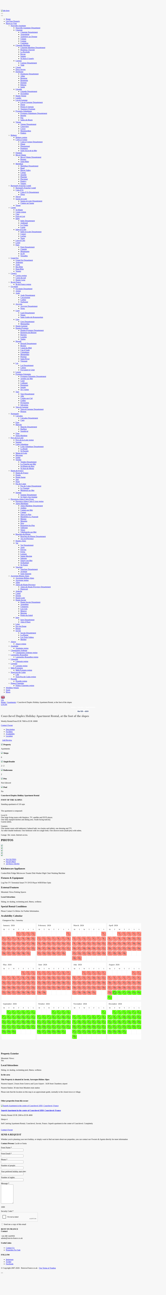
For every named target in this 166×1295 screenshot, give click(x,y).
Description (10, 729)
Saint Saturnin (25, 574)
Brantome (24, 80)
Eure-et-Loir (20, 216)
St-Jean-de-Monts (27, 468)
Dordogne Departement (29, 74)
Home (8, 19)
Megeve (23, 611)
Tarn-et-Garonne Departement (32, 409)
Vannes (23, 183)
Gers (17, 319)
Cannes (23, 512)
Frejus (22, 552)
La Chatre (24, 225)
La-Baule (24, 449)
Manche (19, 425)
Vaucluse (19, 567)
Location (9, 736)
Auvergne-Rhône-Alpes (25, 578)
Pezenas (23, 357)
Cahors (23, 368)
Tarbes (23, 339)
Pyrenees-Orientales (23, 374)
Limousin (14, 659)
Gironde (19, 89)
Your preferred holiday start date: (13, 1171)
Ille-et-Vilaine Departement (30, 157)
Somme (18, 493)
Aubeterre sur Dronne (28, 37)
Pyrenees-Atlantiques (24, 111)
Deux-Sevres (21, 69)
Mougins (23, 521)
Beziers (23, 346)
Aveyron (19, 304)
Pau (21, 118)
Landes (18, 98)
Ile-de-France (16, 282)
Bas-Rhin (19, 267)
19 (4, 948)
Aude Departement (27, 295)
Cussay (23, 234)
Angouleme (24, 34)
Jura (17, 479)
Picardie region (21, 681)
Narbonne (24, 302)
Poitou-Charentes (17, 683)
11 (33, 939)
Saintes (23, 56)
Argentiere (24, 604)
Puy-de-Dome (21, 626)
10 (28, 939)
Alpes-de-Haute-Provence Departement (35, 587)
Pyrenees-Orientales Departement (33, 376)
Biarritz (23, 115)
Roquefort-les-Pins (27, 525)
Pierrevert (24, 589)
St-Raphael (24, 563)
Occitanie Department (24, 289)
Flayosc (23, 550)
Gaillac (23, 400)
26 (4, 953)
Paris (17, 245)
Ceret (22, 381)
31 (28, 953)
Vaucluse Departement (29, 569)
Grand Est (14, 258)
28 (14, 953)
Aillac (22, 76)
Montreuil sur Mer (27, 490)
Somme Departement (28, 495)
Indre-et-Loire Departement (30, 232)
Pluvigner (24, 179)
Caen (22, 420)
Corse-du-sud (21, 278)
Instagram (9, 1259)
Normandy (15, 414)
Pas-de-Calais (21, 484)
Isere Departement (27, 620)
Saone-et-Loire (21, 199)
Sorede (23, 387)
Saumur (19, 442)
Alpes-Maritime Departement (31, 506)
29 (19, 953)
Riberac (23, 85)
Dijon (22, 194)
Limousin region (22, 661)
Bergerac (23, 78)
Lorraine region (21, 666)
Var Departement (26, 545)
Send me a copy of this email (14, 1224)
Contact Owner (7, 725)
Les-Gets (23, 609)
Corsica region (21, 276)
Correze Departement (28, 63)
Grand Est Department (24, 260)
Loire (18, 624)
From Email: (6, 1154)
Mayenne (19, 455)
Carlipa (23, 300)
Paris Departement (27, 247)
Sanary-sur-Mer (26, 561)
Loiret (18, 243)
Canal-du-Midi (26, 348)
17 (28, 944)
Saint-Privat (24, 359)
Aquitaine (14, 646)
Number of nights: (8, 1177)
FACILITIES (11, 859)
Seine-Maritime (21, 436)
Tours (22, 238)
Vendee (18, 460)
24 (28, 948)
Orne (17, 433)
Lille (17, 675)
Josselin (23, 175)
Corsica (14, 273)
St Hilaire (19, 210)
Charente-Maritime (23, 45)
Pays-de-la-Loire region (25, 440)
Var (17, 543)
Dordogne (19, 72)
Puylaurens (24, 403)
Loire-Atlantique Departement (32, 447)
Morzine (23, 613)
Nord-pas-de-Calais (18, 672)
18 (33, 944)
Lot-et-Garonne (21, 100)
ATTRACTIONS (12, 864)
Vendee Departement (28, 462)
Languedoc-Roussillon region (27, 657)
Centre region (21, 212)
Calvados (19, 416)
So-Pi (22, 254)
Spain (8, 690)
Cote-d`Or (19, 190)
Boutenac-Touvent (27, 50)
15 (19, 944)
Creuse (18, 67)
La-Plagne (24, 635)
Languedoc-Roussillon (19, 655)
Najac (22, 308)
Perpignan (24, 385)
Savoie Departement (28, 633)
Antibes (23, 508)
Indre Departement (27, 221)
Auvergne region (22, 580)
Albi (22, 396)
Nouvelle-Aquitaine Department (28, 28)
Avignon (23, 571)
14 (14, 944)
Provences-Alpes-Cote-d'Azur (22, 499)
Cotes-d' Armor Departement (31, 142)
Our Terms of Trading (47, 1268)
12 (4, 944)
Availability (10, 734)
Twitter (8, 1262)
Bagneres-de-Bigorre (28, 333)
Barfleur (23, 429)
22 (19, 948)
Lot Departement (26, 365)
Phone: (4, 1159)
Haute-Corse (20, 280)
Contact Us (10, 1248)
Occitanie (14, 286)
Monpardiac (25, 324)
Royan (23, 54)
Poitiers (23, 133)
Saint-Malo (24, 162)
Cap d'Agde (25, 350)
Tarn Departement (27, 394)
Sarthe (18, 457)
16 (23, 944)
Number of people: (8, 1165)
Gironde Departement (28, 91)
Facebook (9, 1264)
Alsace (13, 642)
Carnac (23, 172)
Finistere (19, 153)
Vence (22, 530)
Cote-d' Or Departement (29, 192)
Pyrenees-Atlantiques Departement (33, 113)
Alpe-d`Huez (25, 622)
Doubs (18, 475)
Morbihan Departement (29, 166)
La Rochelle (25, 52)
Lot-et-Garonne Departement (31, 102)
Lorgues (23, 554)
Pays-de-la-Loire (17, 438)
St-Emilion (24, 94)
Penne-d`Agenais (27, 107)
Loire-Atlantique (22, 444)
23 (23, 948)
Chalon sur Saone (27, 203)
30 (23, 953)
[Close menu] (2, 15)
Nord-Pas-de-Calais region (26, 677)
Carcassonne (25, 297)
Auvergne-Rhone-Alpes (20, 576)
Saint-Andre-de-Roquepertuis (31, 317)
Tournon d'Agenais (27, 109)
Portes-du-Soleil (26, 615)
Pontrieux (24, 148)
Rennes (23, 159)
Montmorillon (25, 131)
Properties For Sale (13, 1250)
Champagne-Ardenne (19, 650)
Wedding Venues (12, 688)
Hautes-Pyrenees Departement (32, 330)
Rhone (18, 628)
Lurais (22, 227)
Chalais (23, 39)
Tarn (17, 392)
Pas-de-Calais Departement (30, 486)
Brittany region (21, 137)
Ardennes (19, 262)
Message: (5, 1183)
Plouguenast (25, 146)
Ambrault (24, 223)
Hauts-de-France (17, 471)
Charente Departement (29, 32)
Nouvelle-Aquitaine (18, 26)
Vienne (18, 122)
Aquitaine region (22, 648)
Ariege (18, 291)
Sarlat (22, 87)
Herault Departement (28, 343)
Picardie (14, 679)
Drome (18, 596)
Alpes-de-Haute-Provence (25, 585)
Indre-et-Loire (21, 229)
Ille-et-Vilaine (21, 155)
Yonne (18, 205)
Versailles (24, 256)
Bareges (23, 335)
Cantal (18, 593)
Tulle (22, 65)
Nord (18, 482)
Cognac (23, 41)
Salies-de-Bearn (26, 120)
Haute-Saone (21, 477)
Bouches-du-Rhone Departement (33, 536)
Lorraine (14, 664)
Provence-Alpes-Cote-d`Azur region (30, 501)
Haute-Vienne (21, 96)
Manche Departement (28, 427)
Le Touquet (24, 488)
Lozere (18, 372)
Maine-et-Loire (21, 453)
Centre (13, 208)
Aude (18, 293)
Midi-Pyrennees (17, 668)
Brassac (23, 411)
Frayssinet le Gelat (27, 370)
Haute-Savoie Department (30, 602)
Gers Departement (27, 322)
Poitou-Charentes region (25, 685)
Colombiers (24, 352)
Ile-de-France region (23, 284)
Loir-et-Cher (20, 240)
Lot (17, 363)
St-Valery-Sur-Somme (28, 497)
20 (9, 948)
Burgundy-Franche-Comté (21, 186)
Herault (18, 341)
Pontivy (23, 181)
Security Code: (7, 1211)
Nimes (22, 315)
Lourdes (23, 337)
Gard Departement (27, 313)
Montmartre (24, 251)
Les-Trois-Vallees (27, 637)
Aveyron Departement (28, 306)
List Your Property (13, 21)
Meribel (23, 639)
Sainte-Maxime (26, 556)
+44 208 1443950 (8, 1236)
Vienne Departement (28, 124)
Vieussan (23, 361)
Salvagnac (24, 405)
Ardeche (19, 591)
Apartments (90, 707)
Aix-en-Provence (27, 539)
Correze (19, 61)
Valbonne (24, 528)
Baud (22, 168)
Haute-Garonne (21, 326)
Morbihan (19, 164)
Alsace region (21, 644)
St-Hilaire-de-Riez (27, 466)
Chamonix (24, 607)
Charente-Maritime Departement (32, 48)
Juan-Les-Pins (25, 514)
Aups (22, 547)
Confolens (24, 43)
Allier (18, 582)
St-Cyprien (24, 390)
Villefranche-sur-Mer (28, 532)
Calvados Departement (29, 418)
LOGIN (4, 704)
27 (9, 953)
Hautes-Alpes (21, 541)
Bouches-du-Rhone (23, 534)
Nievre (18, 197)
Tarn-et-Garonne (22, 407)
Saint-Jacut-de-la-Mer (28, 151)
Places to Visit (11, 23)
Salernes (23, 558)
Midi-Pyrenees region (24, 670)
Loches (23, 236)
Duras (22, 105)
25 (33, 948)
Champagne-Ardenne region (26, 653)
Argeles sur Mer (26, 379)
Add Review (7, 740)
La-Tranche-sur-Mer (28, 464)
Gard (17, 311)
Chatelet (23, 249)
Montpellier (24, 354)
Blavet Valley (25, 170)
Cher (17, 214)
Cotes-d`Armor (21, 140)
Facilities (9, 732)
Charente (19, 30)
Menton (23, 519)
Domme (23, 83)
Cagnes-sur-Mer (26, 510)
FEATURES (11, 862)
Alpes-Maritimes (22, 504)
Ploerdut (23, 177)
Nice (22, 523)
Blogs (8, 692)
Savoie (18, 631)
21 (14, 948)
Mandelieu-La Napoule (29, 517)
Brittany (14, 135)
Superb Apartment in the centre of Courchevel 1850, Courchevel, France (31, 1110)
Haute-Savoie (21, 600)
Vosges (18, 271)
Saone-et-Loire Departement (31, 201)
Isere (17, 618)
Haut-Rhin (20, 269)
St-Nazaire (24, 451)
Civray (23, 129)
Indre (18, 219)
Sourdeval (24, 431)
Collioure (24, 383)
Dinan (22, 144)
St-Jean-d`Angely (27, 58)
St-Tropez (24, 565)
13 (9, 944)
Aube (18, 265)
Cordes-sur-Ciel (26, 398)
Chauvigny (24, 126)
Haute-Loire (20, 598)
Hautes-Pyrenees (22, 328)
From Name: (6, 1148)
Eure (17, 422)
